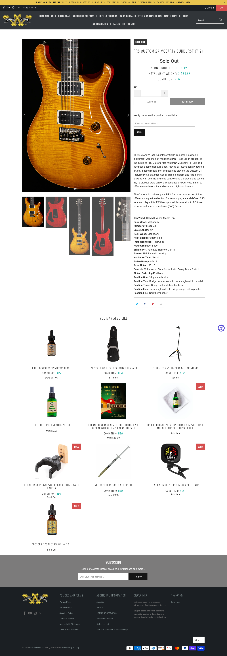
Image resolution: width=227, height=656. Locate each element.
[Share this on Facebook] (145, 304)
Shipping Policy (66, 613)
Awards (100, 607)
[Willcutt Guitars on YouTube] (8, 7)
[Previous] (24, 115)
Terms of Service (66, 618)
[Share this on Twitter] (137, 304)
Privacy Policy (65, 602)
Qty (135, 87)
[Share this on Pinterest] (153, 304)
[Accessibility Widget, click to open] (221, 328)
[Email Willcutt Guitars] (18, 7)
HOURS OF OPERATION (107, 613)
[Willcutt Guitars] (17, 20)
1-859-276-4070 (29, 7)
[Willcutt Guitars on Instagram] (13, 7)
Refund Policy (65, 607)
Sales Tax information (68, 629)
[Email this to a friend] (161, 304)
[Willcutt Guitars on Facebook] (3, 7)
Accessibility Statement (69, 624)
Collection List (103, 624)
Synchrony (175, 602)
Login (211, 7)
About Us (100, 602)
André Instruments (105, 618)
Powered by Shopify (70, 647)
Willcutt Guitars (36, 647)
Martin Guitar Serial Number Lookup (112, 629)
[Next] (128, 115)
